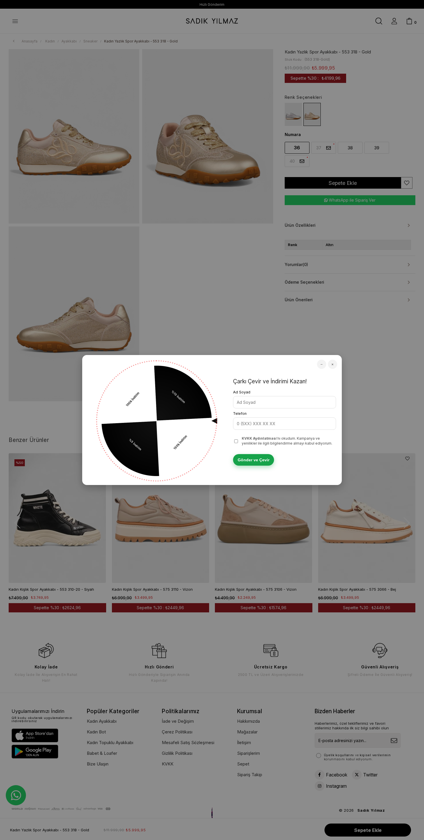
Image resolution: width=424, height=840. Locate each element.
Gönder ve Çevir (253, 460)
